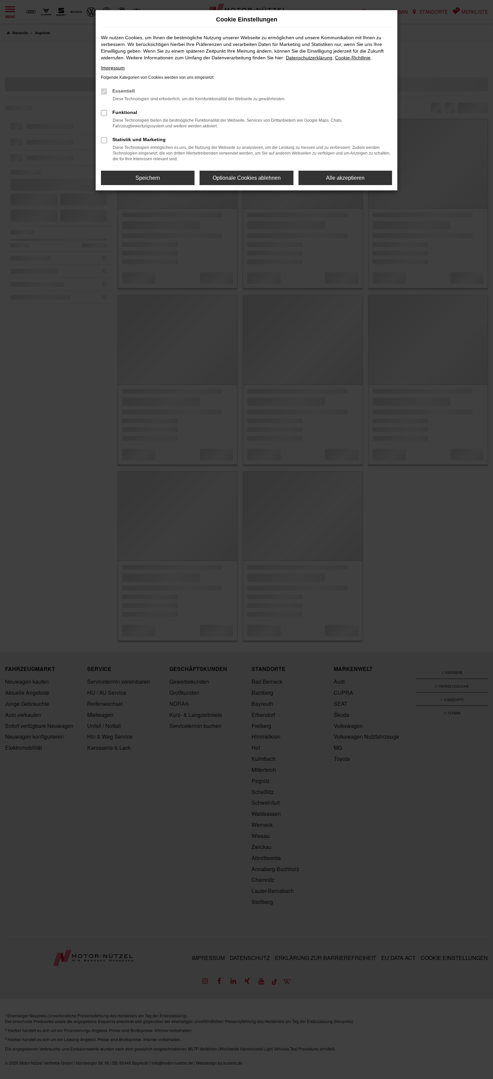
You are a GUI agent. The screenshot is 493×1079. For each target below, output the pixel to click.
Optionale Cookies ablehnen (247, 178)
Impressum (113, 67)
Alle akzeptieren (345, 178)
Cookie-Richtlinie (353, 57)
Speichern (147, 178)
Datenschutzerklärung (309, 57)
